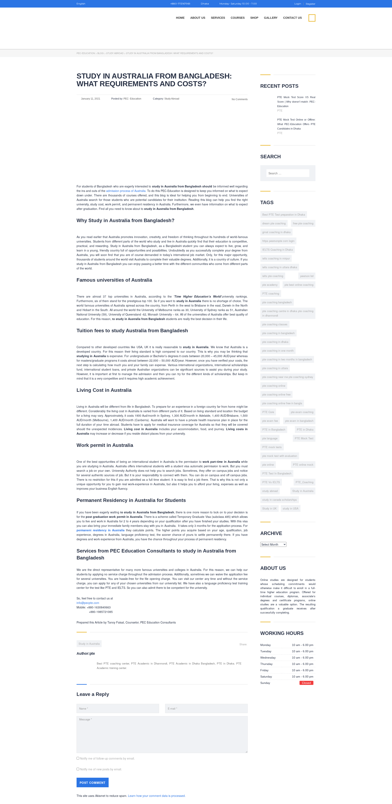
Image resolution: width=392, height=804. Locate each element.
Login (297, 3)
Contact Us (292, 17)
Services (218, 17)
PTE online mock (303, 464)
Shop (254, 17)
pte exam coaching (302, 412)
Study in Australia (89, 644)
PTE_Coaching (304, 482)
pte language (269, 438)
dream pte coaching (274, 223)
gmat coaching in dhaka (276, 232)
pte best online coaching (299, 285)
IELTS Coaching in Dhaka (277, 249)
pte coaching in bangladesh (278, 333)
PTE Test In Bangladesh (276, 473)
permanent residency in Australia (101, 530)
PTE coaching (270, 293)
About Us (197, 17)
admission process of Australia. (126, 191)
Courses (238, 17)
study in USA (290, 508)
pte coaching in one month (278, 350)
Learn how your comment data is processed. (157, 796)
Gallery (270, 17)
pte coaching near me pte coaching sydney (287, 377)
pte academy (270, 285)
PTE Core (268, 412)
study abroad (270, 491)
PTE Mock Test (304, 438)
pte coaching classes (274, 324)
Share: (243, 644)
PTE (280, 110)
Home (180, 17)
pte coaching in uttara (275, 368)
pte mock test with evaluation (279, 456)
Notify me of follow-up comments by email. (107, 758)
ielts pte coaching (272, 276)
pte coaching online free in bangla (282, 403)
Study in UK (269, 508)
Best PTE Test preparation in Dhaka (283, 214)
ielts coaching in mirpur (276, 258)
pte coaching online (273, 386)
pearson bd (306, 276)
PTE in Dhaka (305, 429)
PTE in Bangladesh (273, 429)
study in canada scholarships (279, 500)
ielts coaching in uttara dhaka (279, 267)
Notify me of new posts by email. (101, 769)
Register (310, 4)
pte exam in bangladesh (299, 421)
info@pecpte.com (88, 603)
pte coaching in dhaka (275, 342)
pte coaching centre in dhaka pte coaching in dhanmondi (287, 313)
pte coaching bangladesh (277, 302)
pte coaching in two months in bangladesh (287, 359)
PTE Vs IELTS (271, 482)
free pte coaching (303, 223)
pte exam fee (270, 421)
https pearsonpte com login (278, 241)
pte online (268, 464)
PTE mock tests (272, 447)
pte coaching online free (276, 394)
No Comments (239, 99)
